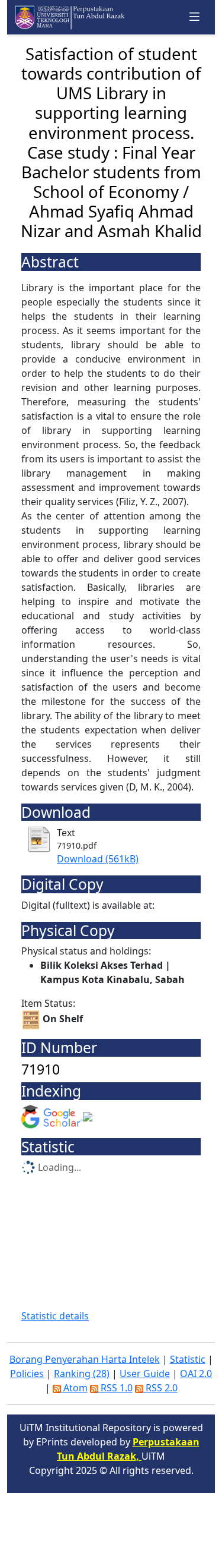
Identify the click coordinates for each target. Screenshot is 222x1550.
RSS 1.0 (115, 1387)
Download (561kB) (98, 858)
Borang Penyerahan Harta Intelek (84, 1359)
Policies (27, 1373)
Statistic (187, 1359)
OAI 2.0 (196, 1373)
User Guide (145, 1373)
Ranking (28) (82, 1373)
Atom (74, 1387)
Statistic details (55, 1315)
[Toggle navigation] (195, 17)
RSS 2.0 (160, 1387)
